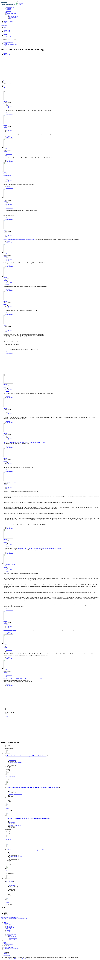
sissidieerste (12, 822)
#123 (7, 155)
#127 (7, 260)
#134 (7, 464)
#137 (7, 571)
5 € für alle (9, 881)
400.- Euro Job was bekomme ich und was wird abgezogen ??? (25, 850)
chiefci (5, 53)
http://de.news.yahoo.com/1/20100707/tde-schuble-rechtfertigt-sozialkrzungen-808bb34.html (25, 678)
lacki (7, 902)
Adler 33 (11, 791)
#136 (7, 546)
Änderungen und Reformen (15, 762)
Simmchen (11, 853)
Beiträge (5, 103)
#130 (7, 331)
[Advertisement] (44, 66)
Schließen (31, 958)
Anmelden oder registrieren (10, 21)
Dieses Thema (4, 25)
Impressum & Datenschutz (7, 918)
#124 (7, 181)
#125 (7, 205)
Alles (5, 27)
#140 (7, 676)
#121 (7, 107)
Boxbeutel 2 (12, 885)
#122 (7, 131)
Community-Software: (10, 917)
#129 (7, 308)
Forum (5, 34)
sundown (8, 839)
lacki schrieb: (9, 208)
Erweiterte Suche (7, 36)
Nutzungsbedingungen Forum (20, 918)
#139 (7, 651)
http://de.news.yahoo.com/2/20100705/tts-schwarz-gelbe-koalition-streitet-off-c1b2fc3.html (24, 442)
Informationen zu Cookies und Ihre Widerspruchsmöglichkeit (15, 958)
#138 (7, 627)
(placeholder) (9, 944)
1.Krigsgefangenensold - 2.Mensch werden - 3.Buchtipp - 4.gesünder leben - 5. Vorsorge (32, 787)
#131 (7, 391)
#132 (7, 414)
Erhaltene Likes (7, 175)
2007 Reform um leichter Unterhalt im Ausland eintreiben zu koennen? (27, 818)
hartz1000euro (12, 760)
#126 (7, 236)
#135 (7, 488)
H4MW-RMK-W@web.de (10, 630)
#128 (7, 284)
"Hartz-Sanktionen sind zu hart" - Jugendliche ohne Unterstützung (26, 756)
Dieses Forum (7, 31)
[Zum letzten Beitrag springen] (7, 774)
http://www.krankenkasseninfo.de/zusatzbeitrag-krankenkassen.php (19, 239)
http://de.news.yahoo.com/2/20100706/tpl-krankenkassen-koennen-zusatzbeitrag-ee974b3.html (39, 548)
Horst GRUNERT (10, 777)
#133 (7, 439)
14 (4, 87)
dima (7, 808)
